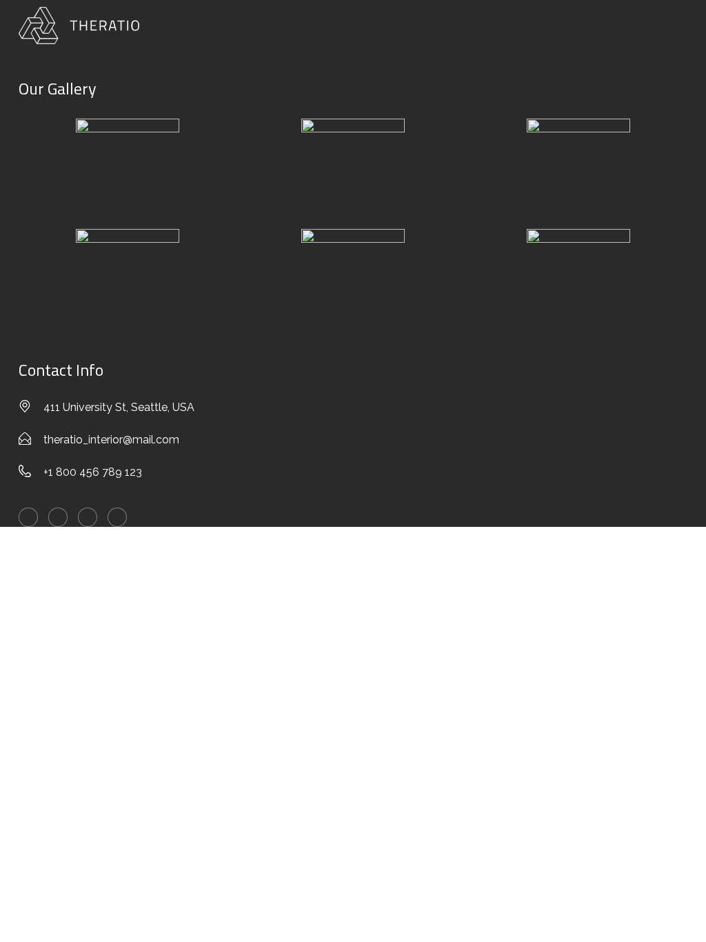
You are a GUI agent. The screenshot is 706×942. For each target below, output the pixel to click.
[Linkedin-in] (87, 517)
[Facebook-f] (58, 517)
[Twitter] (28, 517)
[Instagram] (117, 517)
